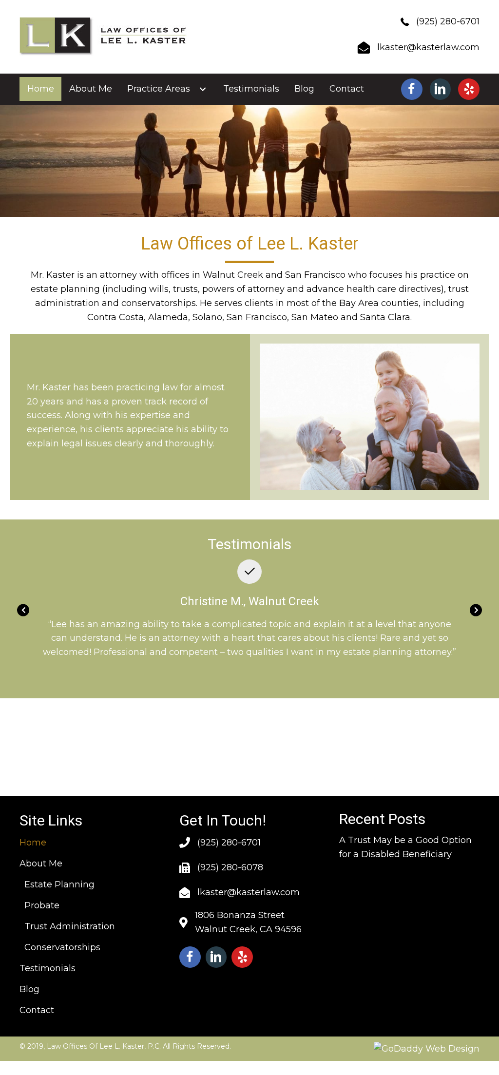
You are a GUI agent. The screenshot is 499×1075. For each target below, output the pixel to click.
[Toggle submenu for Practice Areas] (202, 89)
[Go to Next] (476, 610)
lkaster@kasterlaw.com (428, 47)
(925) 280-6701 (448, 21)
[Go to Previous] (23, 610)
